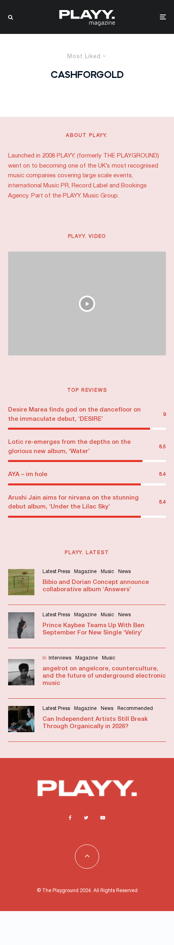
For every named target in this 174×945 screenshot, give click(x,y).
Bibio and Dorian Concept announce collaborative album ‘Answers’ (95, 586)
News (124, 571)
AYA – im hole (27, 474)
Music (107, 571)
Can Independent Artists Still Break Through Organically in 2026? (95, 722)
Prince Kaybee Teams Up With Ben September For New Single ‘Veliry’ (93, 629)
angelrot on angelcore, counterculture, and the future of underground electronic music (104, 676)
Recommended (135, 708)
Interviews (60, 658)
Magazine (85, 571)
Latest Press (56, 571)
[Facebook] (70, 817)
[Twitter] (86, 817)
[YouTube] (102, 817)
